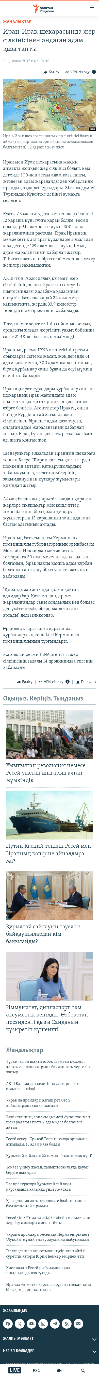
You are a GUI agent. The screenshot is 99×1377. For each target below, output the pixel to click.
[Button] (51, 72)
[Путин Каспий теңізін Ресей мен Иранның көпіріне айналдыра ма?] (49, 815)
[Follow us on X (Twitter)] (19, 1324)
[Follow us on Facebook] (8, 1324)
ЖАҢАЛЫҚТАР (17, 22)
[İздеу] (83, 1370)
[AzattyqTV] (59, 1370)
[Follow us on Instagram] (43, 1324)
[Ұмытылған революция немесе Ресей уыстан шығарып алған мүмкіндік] (49, 734)
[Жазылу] (78, 1324)
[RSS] (66, 1324)
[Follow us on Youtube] (31, 1324)
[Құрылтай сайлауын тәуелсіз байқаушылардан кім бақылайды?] (49, 895)
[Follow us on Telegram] (55, 1324)
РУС (36, 1371)
